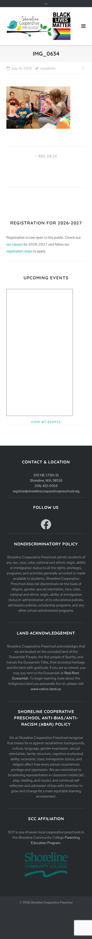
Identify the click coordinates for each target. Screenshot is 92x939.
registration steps (19, 251)
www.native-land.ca (46, 689)
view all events (46, 421)
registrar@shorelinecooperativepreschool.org (46, 491)
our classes (14, 244)
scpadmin (47, 68)
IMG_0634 (47, 156)
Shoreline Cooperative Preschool (52, 902)
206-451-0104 (45, 485)
